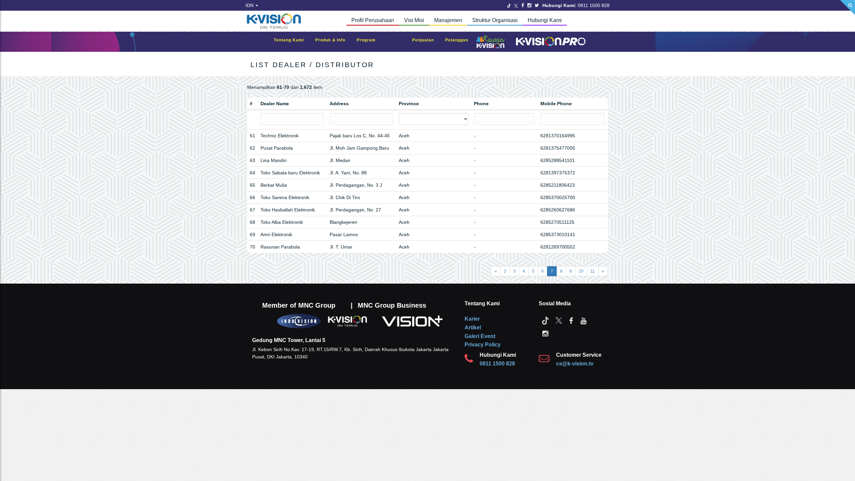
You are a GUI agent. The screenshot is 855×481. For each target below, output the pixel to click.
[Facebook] (522, 5)
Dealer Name (275, 103)
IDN (250, 5)
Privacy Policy (483, 344)
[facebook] (571, 320)
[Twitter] (509, 5)
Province (409, 103)
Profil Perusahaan (372, 20)
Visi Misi (414, 20)
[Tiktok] (545, 320)
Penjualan (426, 40)
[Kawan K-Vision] (492, 42)
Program (369, 40)
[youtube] (583, 320)
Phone (481, 103)
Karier (472, 319)
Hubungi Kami (545, 20)
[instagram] (545, 333)
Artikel (473, 327)
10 (581, 271)
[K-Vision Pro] (549, 42)
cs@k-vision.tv (574, 363)
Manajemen (448, 20)
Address (339, 103)
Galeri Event (480, 336)
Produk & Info (334, 40)
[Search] (847, 7)
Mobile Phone (556, 103)
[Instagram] (529, 5)
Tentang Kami (292, 40)
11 (592, 271)
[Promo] (397, 42)
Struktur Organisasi (495, 20)
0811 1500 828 (497, 363)
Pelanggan (460, 40)
